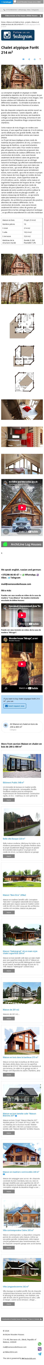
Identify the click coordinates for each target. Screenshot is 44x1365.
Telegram (34, 10)
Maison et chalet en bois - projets (18, 22)
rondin (5, 95)
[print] (34, 59)
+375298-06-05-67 (10, 574)
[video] (23, 59)
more (9, 800)
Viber (29, 10)
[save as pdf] (40, 59)
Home (3, 22)
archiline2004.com (10, 1352)
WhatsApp (22, 10)
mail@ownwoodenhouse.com (14, 1347)
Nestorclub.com (30, 1358)
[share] (29, 59)
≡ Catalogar (6, 2)
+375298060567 (11, 10)
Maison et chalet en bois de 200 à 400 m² (20, 23)
